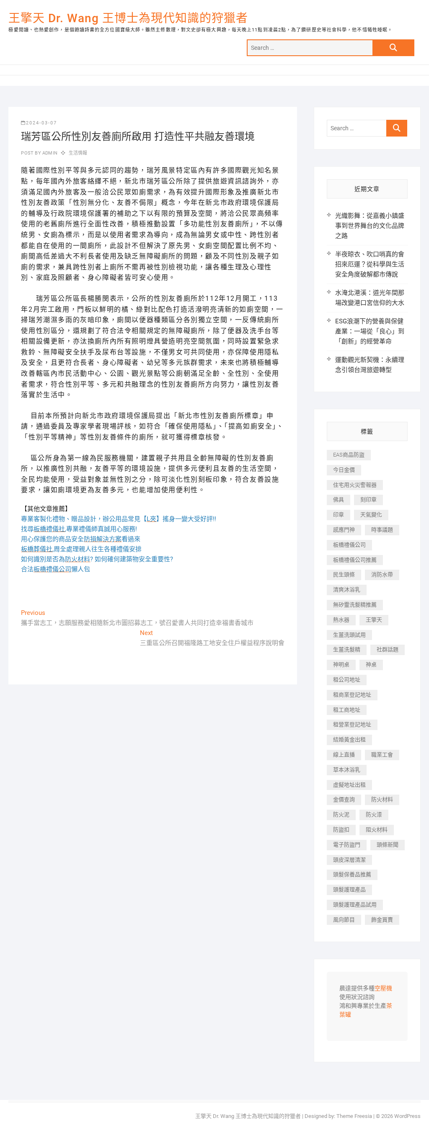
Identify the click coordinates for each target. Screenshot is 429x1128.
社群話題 (387, 649)
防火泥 (341, 814)
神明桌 (341, 664)
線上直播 (344, 754)
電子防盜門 (346, 844)
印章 (338, 514)
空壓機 (383, 988)
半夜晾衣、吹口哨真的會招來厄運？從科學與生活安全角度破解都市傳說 (369, 264)
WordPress (407, 1116)
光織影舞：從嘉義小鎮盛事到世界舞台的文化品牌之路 (369, 226)
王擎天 (374, 620)
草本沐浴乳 (346, 770)
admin (49, 153)
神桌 (371, 664)
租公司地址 (346, 679)
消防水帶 (382, 574)
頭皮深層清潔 (349, 860)
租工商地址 (346, 710)
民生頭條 (344, 574)
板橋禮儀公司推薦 (355, 560)
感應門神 (344, 530)
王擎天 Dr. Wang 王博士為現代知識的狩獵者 (128, 18)
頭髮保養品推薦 (352, 874)
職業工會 (382, 754)
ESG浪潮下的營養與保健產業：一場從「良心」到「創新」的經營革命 (369, 331)
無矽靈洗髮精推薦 (355, 604)
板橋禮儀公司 (349, 545)
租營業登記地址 (352, 724)
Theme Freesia (354, 1116)
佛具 (338, 499)
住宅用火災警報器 (355, 485)
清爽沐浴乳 (346, 589)
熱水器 (341, 620)
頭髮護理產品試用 (355, 904)
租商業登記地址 (352, 695)
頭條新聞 (387, 844)
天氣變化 (371, 514)
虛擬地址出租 (349, 785)
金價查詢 (344, 799)
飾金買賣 (382, 919)
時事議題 (382, 530)
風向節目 (344, 919)
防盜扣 (341, 829)
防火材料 (382, 799)
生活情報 (78, 153)
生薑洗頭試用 (349, 635)
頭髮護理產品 (349, 889)
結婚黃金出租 (349, 739)
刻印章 (368, 499)
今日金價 (344, 470)
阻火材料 (377, 829)
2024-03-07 (41, 123)
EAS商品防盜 (348, 455)
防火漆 (374, 814)
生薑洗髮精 (346, 649)
